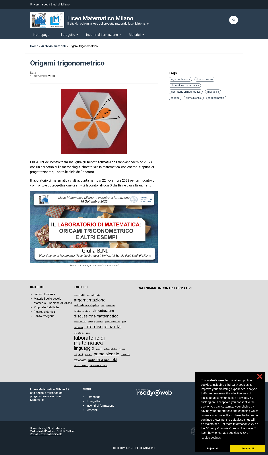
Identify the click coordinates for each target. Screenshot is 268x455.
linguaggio (213, 91)
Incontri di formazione (100, 405)
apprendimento (93, 295)
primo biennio (194, 97)
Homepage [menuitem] (41, 35)
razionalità (80, 360)
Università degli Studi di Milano (50, 4)
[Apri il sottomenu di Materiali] (142, 34)
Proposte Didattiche (46, 307)
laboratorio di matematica (186, 91)
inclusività (78, 327)
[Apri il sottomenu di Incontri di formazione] (119, 34)
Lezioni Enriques (44, 294)
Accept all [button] (247, 448)
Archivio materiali (53, 46)
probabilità (125, 354)
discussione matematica (185, 85)
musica (122, 349)
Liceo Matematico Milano (100, 18)
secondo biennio (81, 365)
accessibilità (79, 295)
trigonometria (216, 97)
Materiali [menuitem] (135, 35)
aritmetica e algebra (86, 305)
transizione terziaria (98, 365)
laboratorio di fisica (82, 333)
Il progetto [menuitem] (67, 35)
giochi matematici (112, 322)
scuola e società (102, 359)
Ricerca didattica (44, 311)
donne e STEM (80, 322)
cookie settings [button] (211, 437)
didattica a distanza (82, 311)
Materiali (92, 410)
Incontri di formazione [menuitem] (102, 35)
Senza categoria (44, 316)
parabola (88, 354)
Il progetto (93, 401)
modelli (99, 349)
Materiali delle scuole (47, 298)
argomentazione (180, 79)
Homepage (93, 397)
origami (175, 97)
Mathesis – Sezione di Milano (53, 303)
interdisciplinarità (102, 326)
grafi (124, 322)
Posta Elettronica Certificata (46, 434)
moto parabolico (110, 349)
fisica (90, 322)
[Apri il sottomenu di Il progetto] (76, 34)
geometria (98, 322)
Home (34, 46)
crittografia (110, 306)
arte (102, 306)
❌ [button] (260, 376)
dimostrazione (205, 79)
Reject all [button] (212, 448)
